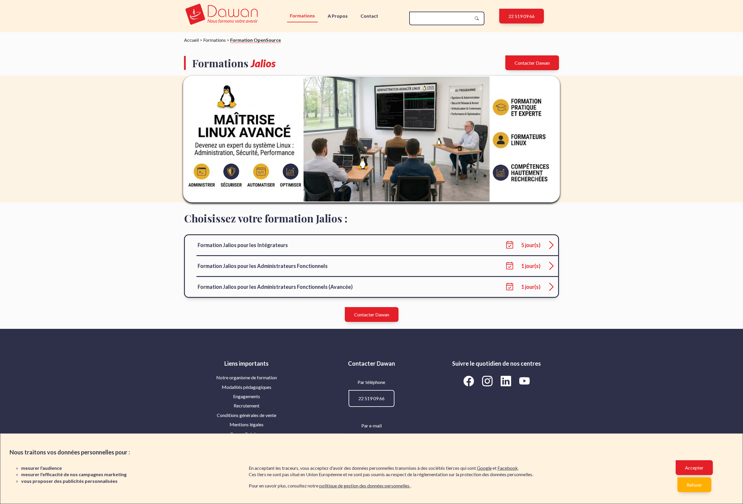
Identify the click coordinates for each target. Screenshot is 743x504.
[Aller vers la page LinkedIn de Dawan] (506, 380)
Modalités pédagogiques (246, 387)
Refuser (694, 484)
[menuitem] (246, 377)
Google (484, 468)
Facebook (507, 468)
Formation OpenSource (255, 40)
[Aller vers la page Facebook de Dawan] (469, 380)
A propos (338, 16)
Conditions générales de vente (246, 415)
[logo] (221, 15)
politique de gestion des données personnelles (364, 485)
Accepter (694, 467)
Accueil (191, 40)
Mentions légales (247, 424)
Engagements (246, 396)
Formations (302, 15)
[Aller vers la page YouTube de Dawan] (524, 380)
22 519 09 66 (521, 16)
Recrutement (246, 405)
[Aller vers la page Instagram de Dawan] (488, 380)
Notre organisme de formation (246, 377)
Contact (369, 16)
